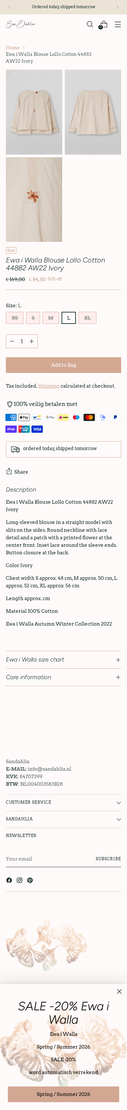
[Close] (119, 991)
